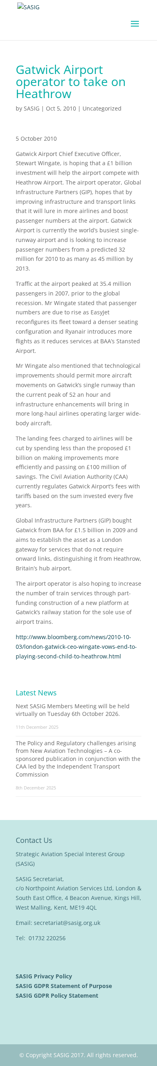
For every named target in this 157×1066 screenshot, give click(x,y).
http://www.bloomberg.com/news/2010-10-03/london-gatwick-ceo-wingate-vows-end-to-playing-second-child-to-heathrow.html (76, 646)
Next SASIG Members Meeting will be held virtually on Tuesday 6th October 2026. (73, 710)
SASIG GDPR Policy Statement (58, 995)
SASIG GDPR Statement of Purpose (65, 986)
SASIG (31, 108)
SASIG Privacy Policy (45, 976)
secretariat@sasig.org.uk (67, 923)
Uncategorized (102, 108)
